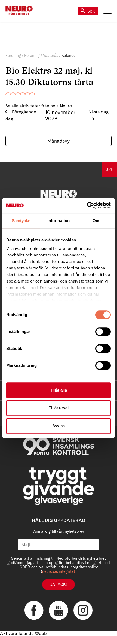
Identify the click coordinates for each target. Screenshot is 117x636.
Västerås (50, 55)
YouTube (58, 610)
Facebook (34, 610)
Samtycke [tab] (21, 220)
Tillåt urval (59, 407)
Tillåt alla (58, 390)
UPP (109, 169)
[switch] (103, 331)
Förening (13, 55)
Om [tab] (96, 220)
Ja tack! (58, 584)
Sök (91, 11)
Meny (107, 11)
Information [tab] (58, 220)
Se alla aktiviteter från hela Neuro (38, 105)
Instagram (83, 610)
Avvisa (58, 425)
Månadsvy (58, 141)
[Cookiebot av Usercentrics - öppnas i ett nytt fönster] (87, 205)
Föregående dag (20, 115)
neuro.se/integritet (58, 571)
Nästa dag (98, 111)
